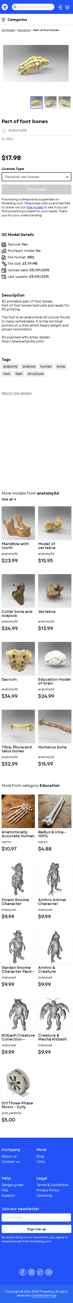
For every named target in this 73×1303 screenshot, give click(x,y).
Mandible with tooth (15, 546)
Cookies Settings (43, 1295)
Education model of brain (54, 682)
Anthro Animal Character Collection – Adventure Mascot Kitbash (53, 902)
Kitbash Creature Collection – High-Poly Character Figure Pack (18, 1038)
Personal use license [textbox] (22, 177)
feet (19, 373)
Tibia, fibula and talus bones (17, 749)
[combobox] (36, 176)
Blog (40, 1156)
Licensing (44, 1195)
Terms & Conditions (52, 1185)
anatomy (10, 366)
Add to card (36, 189)
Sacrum (9, 680)
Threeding (5, 7)
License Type (13, 169)
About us (9, 1156)
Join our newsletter (20, 1208)
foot (6, 373)
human (46, 366)
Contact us (11, 1161)
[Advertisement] (36, 442)
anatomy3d (18, 130)
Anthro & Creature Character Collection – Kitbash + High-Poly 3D (52, 970)
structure (35, 373)
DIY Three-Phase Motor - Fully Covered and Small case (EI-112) (17, 1105)
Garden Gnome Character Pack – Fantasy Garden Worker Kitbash (18, 970)
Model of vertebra (46, 546)
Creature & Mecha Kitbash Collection (52, 1038)
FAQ (5, 1190)
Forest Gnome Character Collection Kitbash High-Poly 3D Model (15, 902)
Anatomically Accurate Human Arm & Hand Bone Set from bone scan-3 (18, 834)
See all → (9, 499)
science (29, 366)
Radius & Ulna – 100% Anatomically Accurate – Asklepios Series (54, 834)
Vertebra (46, 612)
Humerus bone (52, 747)
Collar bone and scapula (17, 614)
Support (8, 1195)
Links (40, 1161)
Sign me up (36, 1229)
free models (34, 207)
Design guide (12, 1185)
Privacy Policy (47, 1190)
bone (61, 366)
